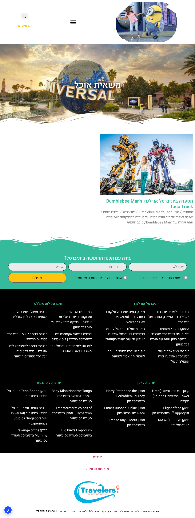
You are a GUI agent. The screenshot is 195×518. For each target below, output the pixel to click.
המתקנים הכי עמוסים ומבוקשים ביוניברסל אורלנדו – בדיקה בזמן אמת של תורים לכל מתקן (169, 336)
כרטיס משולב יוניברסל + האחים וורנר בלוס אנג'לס (30, 314)
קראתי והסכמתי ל (161, 278)
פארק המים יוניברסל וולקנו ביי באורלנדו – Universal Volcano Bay (124, 317)
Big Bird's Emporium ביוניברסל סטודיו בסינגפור (74, 433)
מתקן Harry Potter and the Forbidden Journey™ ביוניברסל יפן (125, 396)
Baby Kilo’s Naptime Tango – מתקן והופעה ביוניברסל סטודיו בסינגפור (72, 396)
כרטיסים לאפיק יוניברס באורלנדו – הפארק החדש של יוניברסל (168, 317)
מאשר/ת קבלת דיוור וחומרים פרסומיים (99, 278)
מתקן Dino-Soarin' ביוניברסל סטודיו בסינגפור (27, 393)
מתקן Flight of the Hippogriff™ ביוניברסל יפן (170, 411)
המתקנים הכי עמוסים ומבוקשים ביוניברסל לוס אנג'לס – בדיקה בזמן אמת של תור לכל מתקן (71, 319)
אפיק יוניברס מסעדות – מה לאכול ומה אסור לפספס (126, 354)
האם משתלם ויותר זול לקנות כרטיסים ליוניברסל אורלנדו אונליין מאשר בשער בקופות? (125, 334)
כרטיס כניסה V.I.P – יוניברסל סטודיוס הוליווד (27, 337)
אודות (97, 457)
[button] (73, 22)
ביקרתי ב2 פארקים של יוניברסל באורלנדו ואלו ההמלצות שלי (173, 356)
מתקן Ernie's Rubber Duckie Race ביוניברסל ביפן (124, 411)
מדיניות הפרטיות (150, 278)
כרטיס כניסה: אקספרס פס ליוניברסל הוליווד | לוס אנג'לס (71, 337)
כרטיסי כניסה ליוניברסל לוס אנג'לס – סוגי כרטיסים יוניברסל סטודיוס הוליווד (28, 351)
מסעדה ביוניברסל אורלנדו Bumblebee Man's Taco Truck (149, 204)
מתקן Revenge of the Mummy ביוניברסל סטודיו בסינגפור (29, 435)
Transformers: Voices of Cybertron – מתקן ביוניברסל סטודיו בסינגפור (72, 413)
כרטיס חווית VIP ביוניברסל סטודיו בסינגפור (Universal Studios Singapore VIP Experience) (28, 416)
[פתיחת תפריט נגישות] (8, 510)
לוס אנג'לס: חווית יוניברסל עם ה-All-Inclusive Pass (71, 349)
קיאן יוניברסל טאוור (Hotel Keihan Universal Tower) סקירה (170, 396)
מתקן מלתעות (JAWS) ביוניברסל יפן (173, 422)
